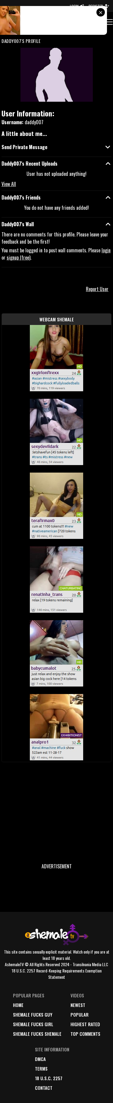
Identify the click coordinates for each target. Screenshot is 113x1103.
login (106, 250)
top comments (85, 1033)
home (18, 1005)
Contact (43, 1087)
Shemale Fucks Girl (33, 1024)
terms (41, 1068)
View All (9, 184)
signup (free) (18, 257)
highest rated (85, 1024)
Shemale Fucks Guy (32, 1014)
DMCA (40, 1059)
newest (78, 1005)
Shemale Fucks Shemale (37, 1033)
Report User (97, 289)
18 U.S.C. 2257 (48, 1078)
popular (80, 1014)
